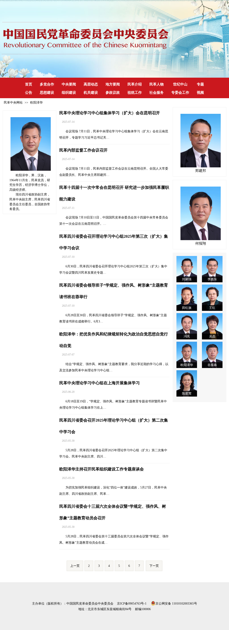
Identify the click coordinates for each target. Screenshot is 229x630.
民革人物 (156, 84)
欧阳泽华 (36, 102)
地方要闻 (113, 84)
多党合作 (47, 84)
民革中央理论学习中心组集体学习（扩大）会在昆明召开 (109, 113)
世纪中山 (180, 84)
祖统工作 (134, 92)
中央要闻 (69, 84)
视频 (200, 92)
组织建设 (69, 92)
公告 (28, 92)
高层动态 (91, 84)
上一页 (75, 566)
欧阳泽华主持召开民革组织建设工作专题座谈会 (101, 469)
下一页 (154, 566)
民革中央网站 (13, 102)
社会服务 (156, 92)
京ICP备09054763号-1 (131, 603)
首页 (28, 84)
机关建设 (91, 92)
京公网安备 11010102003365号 (176, 603)
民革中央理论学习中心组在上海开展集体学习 (99, 383)
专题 (200, 84)
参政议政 (113, 92)
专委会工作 (180, 92)
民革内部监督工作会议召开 (83, 150)
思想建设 (47, 92)
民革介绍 (134, 84)
